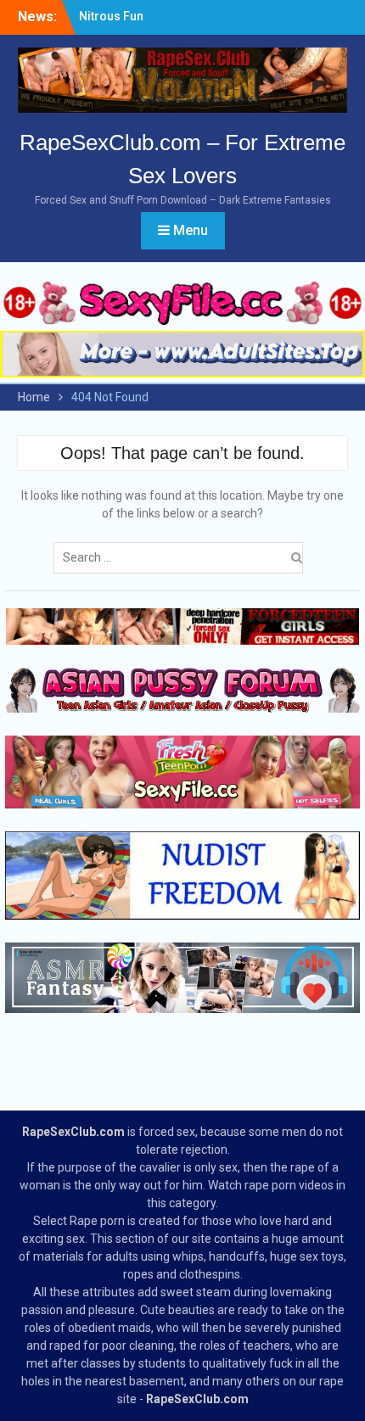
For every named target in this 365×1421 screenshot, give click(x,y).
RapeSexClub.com (73, 1131)
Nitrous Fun (111, 16)
